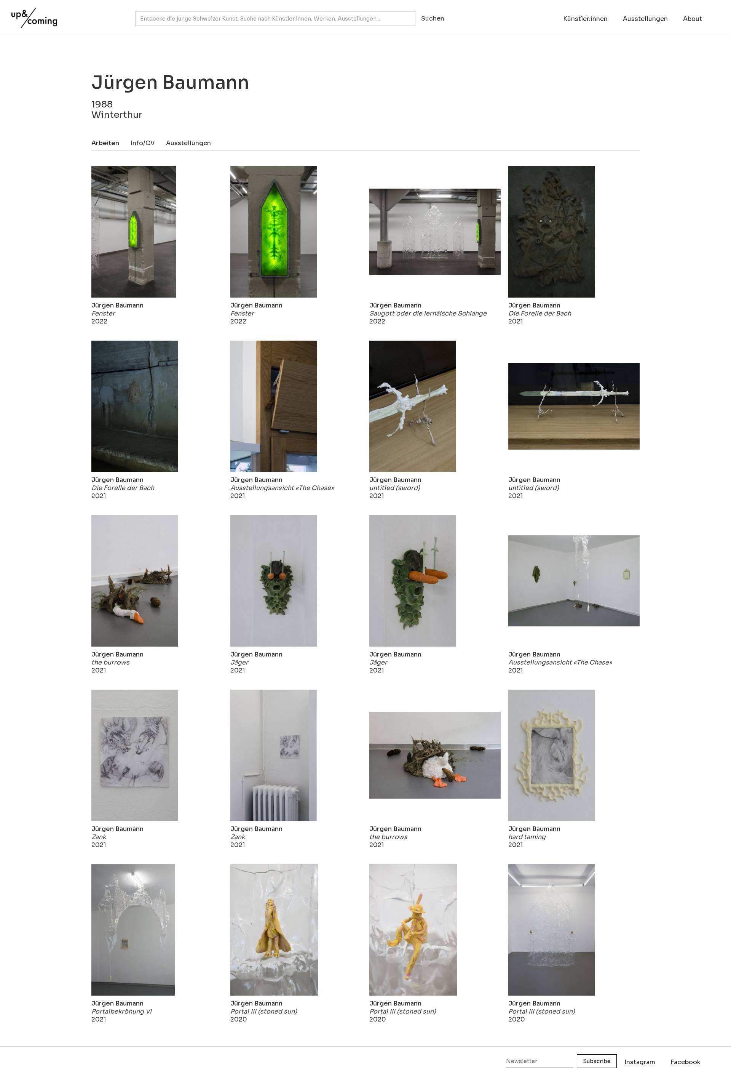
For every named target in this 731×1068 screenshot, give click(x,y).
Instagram (639, 1062)
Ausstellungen (645, 19)
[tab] (111, 143)
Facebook (685, 1062)
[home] (32, 14)
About (692, 19)
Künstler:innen (585, 19)
